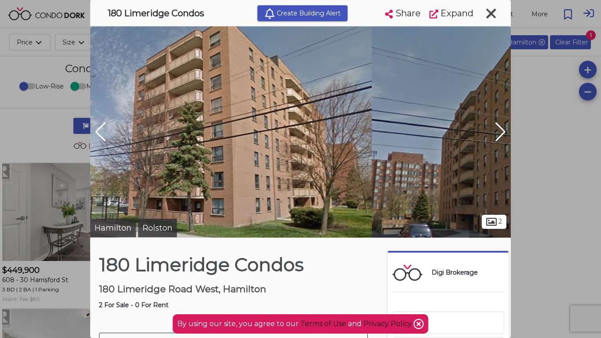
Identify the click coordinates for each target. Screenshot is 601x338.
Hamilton (113, 228)
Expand (455, 13)
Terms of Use (323, 324)
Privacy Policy (388, 324)
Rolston (157, 228)
